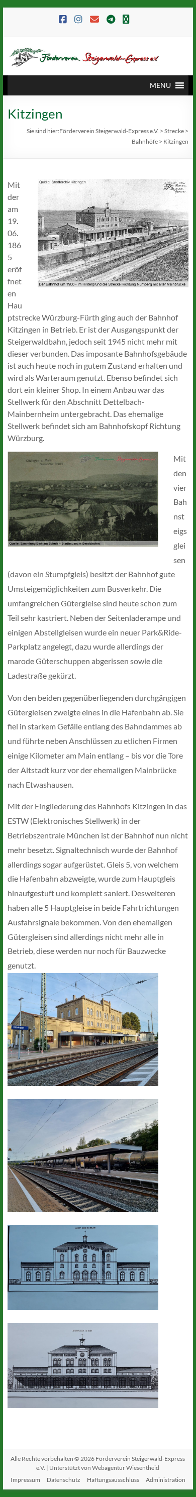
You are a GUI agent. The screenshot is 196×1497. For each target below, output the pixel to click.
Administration (165, 1479)
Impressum (25, 1479)
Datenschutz (63, 1479)
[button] (160, 85)
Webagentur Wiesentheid (125, 1467)
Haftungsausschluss (113, 1479)
